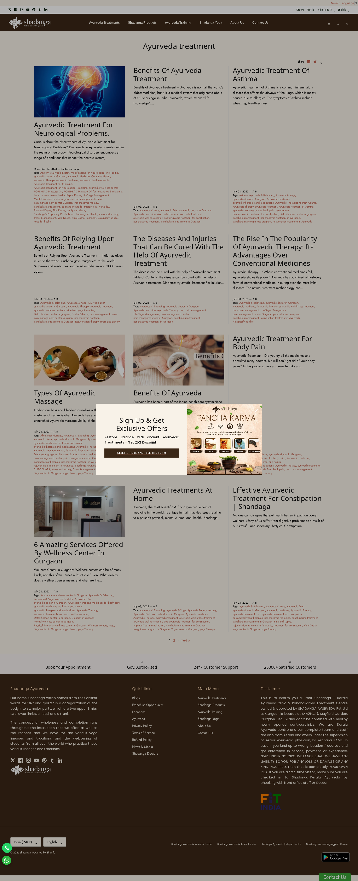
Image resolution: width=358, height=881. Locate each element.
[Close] (256, 408)
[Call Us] (7, 848)
